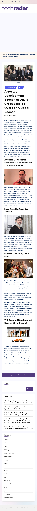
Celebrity (6, 450)
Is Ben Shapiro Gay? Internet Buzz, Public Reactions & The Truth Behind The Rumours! (18, 402)
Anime (5, 443)
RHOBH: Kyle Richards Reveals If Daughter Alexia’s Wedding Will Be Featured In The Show (18, 427)
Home (3, 54)
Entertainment (10, 87)
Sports (6, 491)
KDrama (6, 463)
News (20, 87)
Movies (6, 470)
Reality (6, 477)
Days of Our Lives (9, 453)
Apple (5, 446)
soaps (5, 487)
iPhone (6, 460)
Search (6, 383)
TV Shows (7, 494)
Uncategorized (8, 497)
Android (6, 439)
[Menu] (34, 8)
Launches (6, 467)
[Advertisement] (18, 32)
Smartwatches (8, 484)
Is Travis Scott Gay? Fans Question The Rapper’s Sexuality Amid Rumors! (16, 408)
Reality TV (7, 480)
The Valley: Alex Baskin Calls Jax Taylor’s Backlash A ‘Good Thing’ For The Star (17, 414)
